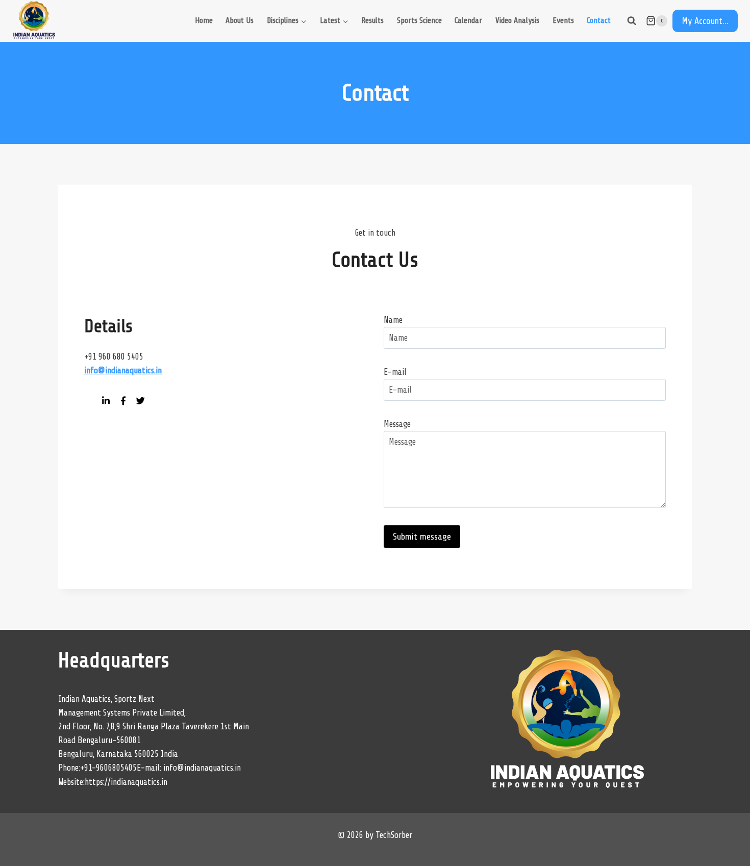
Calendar (468, 20)
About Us (240, 20)
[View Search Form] (631, 21)
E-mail (395, 372)
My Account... (705, 21)
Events (563, 20)
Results (372, 20)
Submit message (422, 536)
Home (204, 20)
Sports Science (419, 20)
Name (393, 320)
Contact (599, 20)
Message (397, 424)
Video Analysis (517, 20)
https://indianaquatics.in (126, 782)
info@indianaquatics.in (202, 768)
